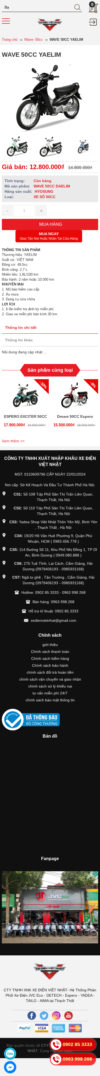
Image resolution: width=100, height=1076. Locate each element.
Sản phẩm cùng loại (50, 370)
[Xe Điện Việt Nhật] (50, 24)
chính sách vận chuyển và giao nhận (50, 679)
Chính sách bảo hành (50, 665)
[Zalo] (10, 1054)
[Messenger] (10, 1067)
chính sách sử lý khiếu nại (50, 686)
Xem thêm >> (13, 441)
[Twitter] (44, 1015)
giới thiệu (50, 645)
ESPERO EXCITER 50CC (25, 416)
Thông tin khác (19, 340)
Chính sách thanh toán (50, 651)
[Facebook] (31, 1015)
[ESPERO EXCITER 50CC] (25, 395)
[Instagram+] (56, 1015)
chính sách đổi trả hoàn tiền (50, 672)
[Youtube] (68, 1015)
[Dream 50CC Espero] (74, 395)
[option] (17, 146)
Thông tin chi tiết (21, 327)
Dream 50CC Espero (75, 416)
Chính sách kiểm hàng (50, 658)
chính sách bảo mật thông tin (50, 700)
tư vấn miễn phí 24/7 (50, 693)
